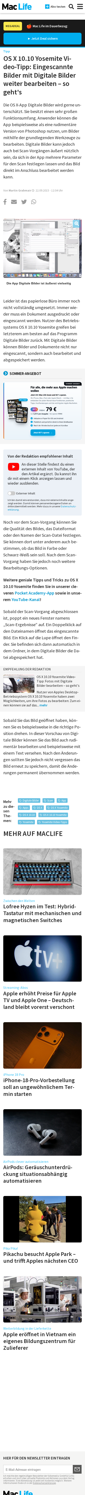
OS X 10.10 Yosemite (54, 815)
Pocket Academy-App (34, 593)
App (63, 800)
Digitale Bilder (31, 800)
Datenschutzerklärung (44, 1483)
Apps (25, 808)
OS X (39, 808)
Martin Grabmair (20, 190)
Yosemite (28, 822)
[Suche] (71, 6)
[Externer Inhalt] (11, 493)
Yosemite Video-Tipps (54, 822)
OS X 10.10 (29, 815)
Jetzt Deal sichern (44, 38)
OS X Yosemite (59, 808)
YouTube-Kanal (26, 599)
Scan (50, 800)
